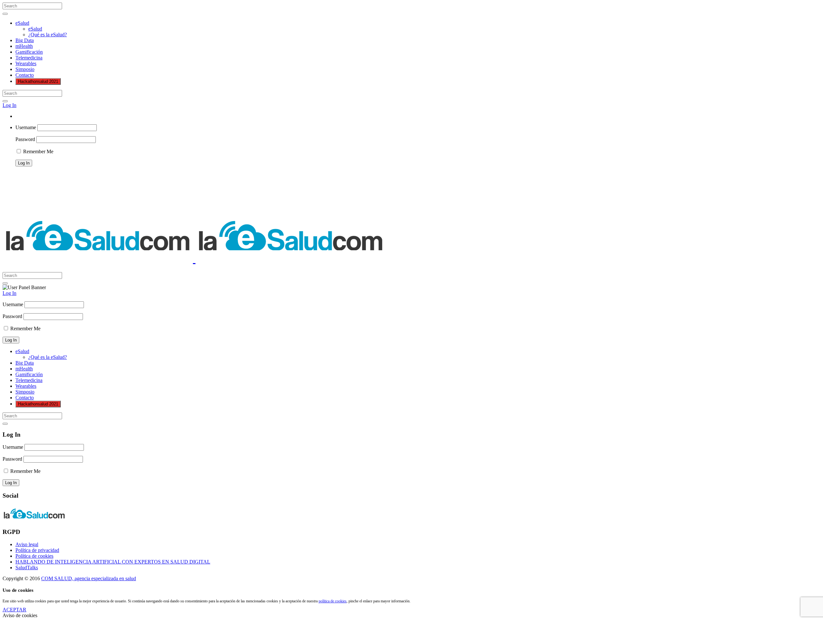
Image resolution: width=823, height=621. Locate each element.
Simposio (24, 69)
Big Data (24, 40)
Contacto (24, 75)
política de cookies (333, 601)
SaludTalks (26, 567)
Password (25, 139)
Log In (9, 105)
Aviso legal (26, 544)
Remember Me (37, 151)
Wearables (25, 63)
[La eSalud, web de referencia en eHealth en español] (194, 259)
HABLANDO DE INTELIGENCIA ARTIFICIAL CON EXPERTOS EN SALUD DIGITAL (112, 561)
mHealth (24, 46)
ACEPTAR (14, 609)
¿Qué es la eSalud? (47, 34)
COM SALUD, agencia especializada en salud (88, 578)
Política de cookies (34, 556)
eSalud (22, 23)
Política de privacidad (37, 550)
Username (25, 127)
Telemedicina (28, 57)
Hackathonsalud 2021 (38, 81)
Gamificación (29, 52)
